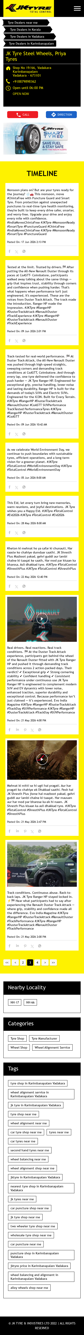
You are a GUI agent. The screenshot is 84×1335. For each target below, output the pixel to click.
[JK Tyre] (28, 8)
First (7, 962)
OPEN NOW (21, 94)
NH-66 (30, 1002)
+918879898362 (24, 81)
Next (45, 962)
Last (53, 962)
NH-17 (15, 1002)
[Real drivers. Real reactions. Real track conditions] (42, 619)
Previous (15, 962)
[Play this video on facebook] (42, 621)
